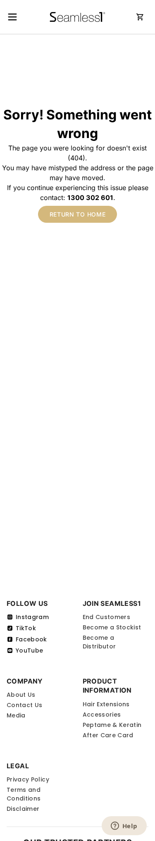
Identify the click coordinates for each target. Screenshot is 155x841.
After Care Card (108, 735)
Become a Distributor (99, 642)
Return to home (78, 214)
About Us (21, 695)
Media (16, 715)
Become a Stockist (112, 627)
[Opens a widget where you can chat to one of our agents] (124, 826)
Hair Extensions (106, 704)
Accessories (102, 714)
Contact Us (25, 705)
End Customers (107, 617)
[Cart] (140, 17)
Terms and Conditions (24, 794)
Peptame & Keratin (112, 725)
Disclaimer (23, 809)
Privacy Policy (28, 779)
